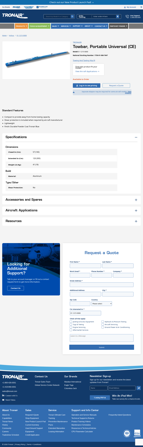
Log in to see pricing (88, 85)
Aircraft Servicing (111, 324)
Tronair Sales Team (42, 382)
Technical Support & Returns (83, 418)
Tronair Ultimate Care (56, 415)
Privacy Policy (20, 444)
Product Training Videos (81, 422)
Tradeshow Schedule (10, 435)
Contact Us (15, 288)
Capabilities (7, 418)
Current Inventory (32, 425)
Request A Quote (32, 415)
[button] (21, 26)
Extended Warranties (56, 428)
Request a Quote (116, 85)
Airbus (11, 35)
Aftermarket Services (80, 330)
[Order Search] (117, 16)
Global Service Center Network (47, 385)
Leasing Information (56, 432)
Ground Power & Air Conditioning (117, 327)
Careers (5, 432)
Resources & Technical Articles (84, 428)
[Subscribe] (139, 388)
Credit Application (32, 435)
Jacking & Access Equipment (83, 322)
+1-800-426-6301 (135, 17)
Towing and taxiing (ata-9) (84, 60)
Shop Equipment (32, 418)
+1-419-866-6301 (9, 387)
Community (6, 428)
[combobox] (59, 16)
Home (4, 35)
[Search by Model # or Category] (72, 16)
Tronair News (7, 422)
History (5, 425)
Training (51, 418)
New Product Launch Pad (35, 422)
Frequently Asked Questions (120, 415)
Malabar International (72, 382)
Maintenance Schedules (81, 425)
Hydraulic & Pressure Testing (115, 322)
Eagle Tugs (68, 385)
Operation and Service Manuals (84, 415)
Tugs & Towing (78, 324)
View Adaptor (128, 92)
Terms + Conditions (34, 444)
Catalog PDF (99, 398)
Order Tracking (82, 16)
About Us (6, 415)
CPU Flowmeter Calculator (82, 432)
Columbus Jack (70, 388)
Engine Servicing (79, 327)
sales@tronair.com (9, 391)
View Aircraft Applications (86, 71)
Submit (101, 347)
